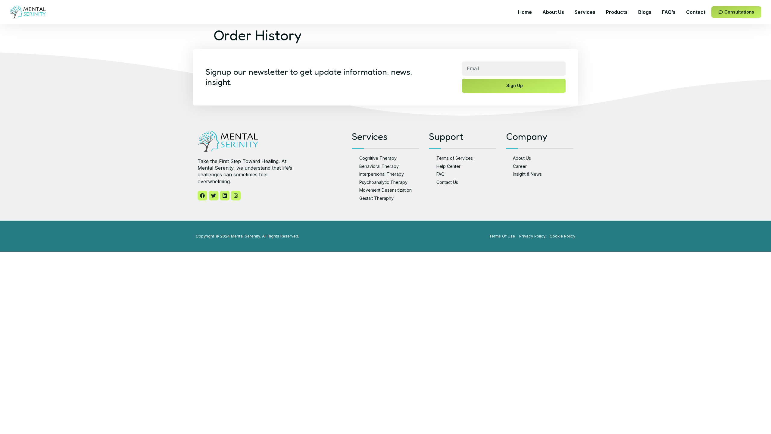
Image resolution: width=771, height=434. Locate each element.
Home (525, 12)
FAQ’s (669, 12)
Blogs (644, 12)
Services (585, 12)
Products (617, 12)
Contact (695, 12)
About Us (553, 12)
